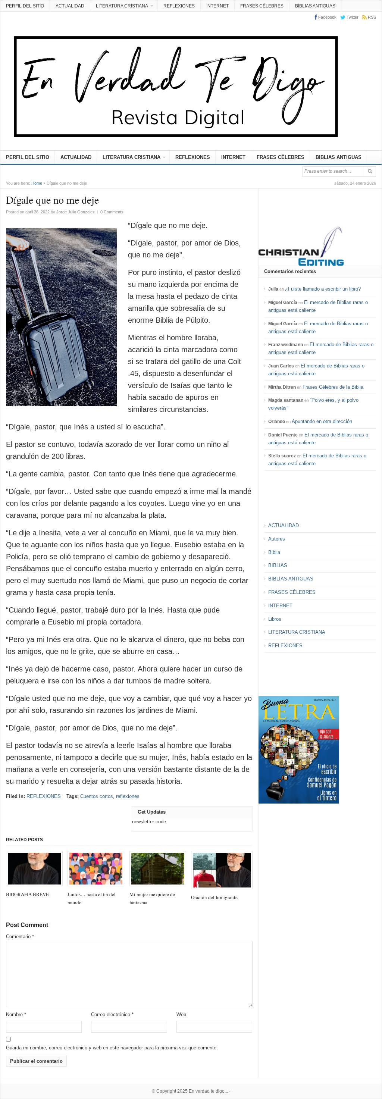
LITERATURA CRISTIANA (122, 6)
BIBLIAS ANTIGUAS (315, 6)
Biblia (274, 552)
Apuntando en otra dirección (322, 421)
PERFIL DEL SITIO (25, 6)
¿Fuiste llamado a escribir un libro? (323, 289)
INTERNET (217, 6)
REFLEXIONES (179, 6)
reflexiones (128, 796)
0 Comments (111, 212)
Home (36, 183)
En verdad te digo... (208, 1091)
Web (181, 1014)
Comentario (20, 936)
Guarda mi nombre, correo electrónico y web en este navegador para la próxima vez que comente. (112, 1048)
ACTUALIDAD (70, 6)
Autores (276, 539)
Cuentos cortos (96, 796)
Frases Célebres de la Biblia (333, 387)
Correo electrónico (112, 1014)
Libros (274, 619)
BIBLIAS (277, 565)
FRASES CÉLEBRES (262, 6)
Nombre (16, 1014)
